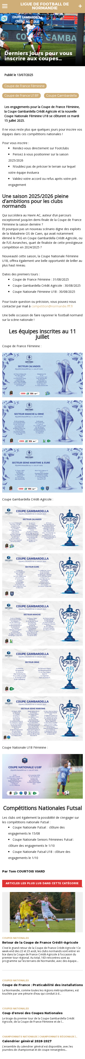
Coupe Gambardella (61, 96)
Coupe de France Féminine (24, 86)
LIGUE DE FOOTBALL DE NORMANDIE (44, 6)
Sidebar (80, 6)
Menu (7, 6)
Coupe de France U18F (21, 96)
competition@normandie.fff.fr (52, 306)
